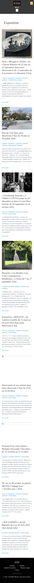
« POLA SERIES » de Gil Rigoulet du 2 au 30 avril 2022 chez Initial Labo (16, 525)
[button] (17, 10)
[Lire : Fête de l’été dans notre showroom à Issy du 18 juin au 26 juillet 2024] (17, 118)
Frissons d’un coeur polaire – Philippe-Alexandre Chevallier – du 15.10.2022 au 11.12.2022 (17, 449)
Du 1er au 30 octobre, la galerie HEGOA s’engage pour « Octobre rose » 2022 (16, 486)
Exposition (19, 78)
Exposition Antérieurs (14, 286)
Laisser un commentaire (8, 78)
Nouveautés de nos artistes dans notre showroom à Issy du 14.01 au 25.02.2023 (16, 388)
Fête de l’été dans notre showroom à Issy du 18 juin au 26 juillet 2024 (16, 136)
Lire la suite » (5, 102)
